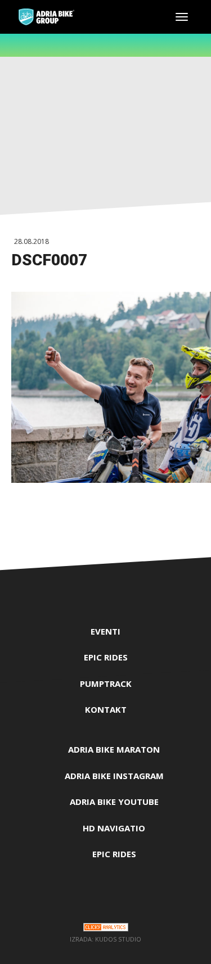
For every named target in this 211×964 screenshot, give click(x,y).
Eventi (105, 631)
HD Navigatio (114, 828)
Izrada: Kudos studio (105, 939)
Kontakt (106, 709)
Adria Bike (46, 16)
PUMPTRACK (106, 683)
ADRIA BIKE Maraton (114, 749)
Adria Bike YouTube (114, 801)
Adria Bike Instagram (114, 775)
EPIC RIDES (106, 657)
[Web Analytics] (105, 929)
